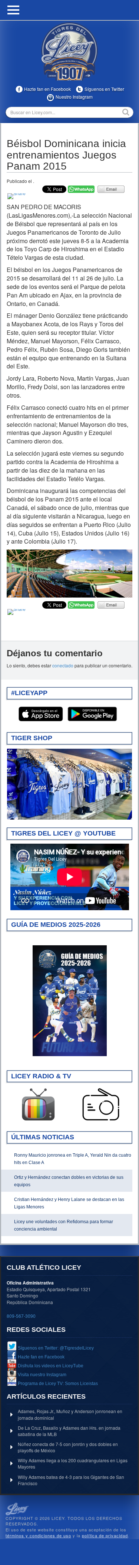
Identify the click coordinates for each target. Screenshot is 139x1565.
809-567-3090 (21, 1316)
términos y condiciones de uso (38, 1535)
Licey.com (69, 51)
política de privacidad (105, 1535)
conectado (62, 665)
